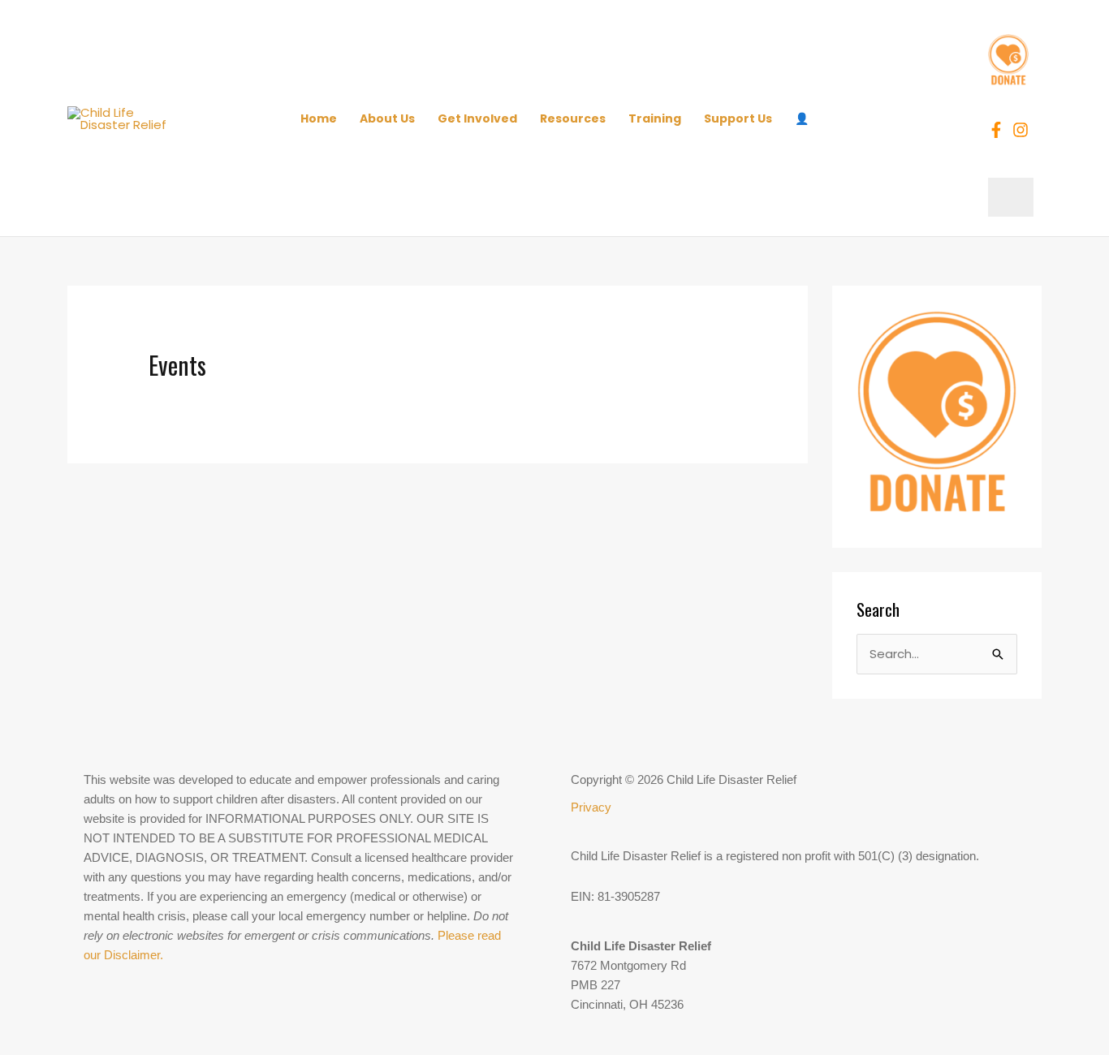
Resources (573, 118)
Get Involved (477, 118)
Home (318, 118)
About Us (387, 118)
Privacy (591, 807)
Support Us (738, 118)
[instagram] (1022, 130)
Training (654, 118)
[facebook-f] (998, 130)
